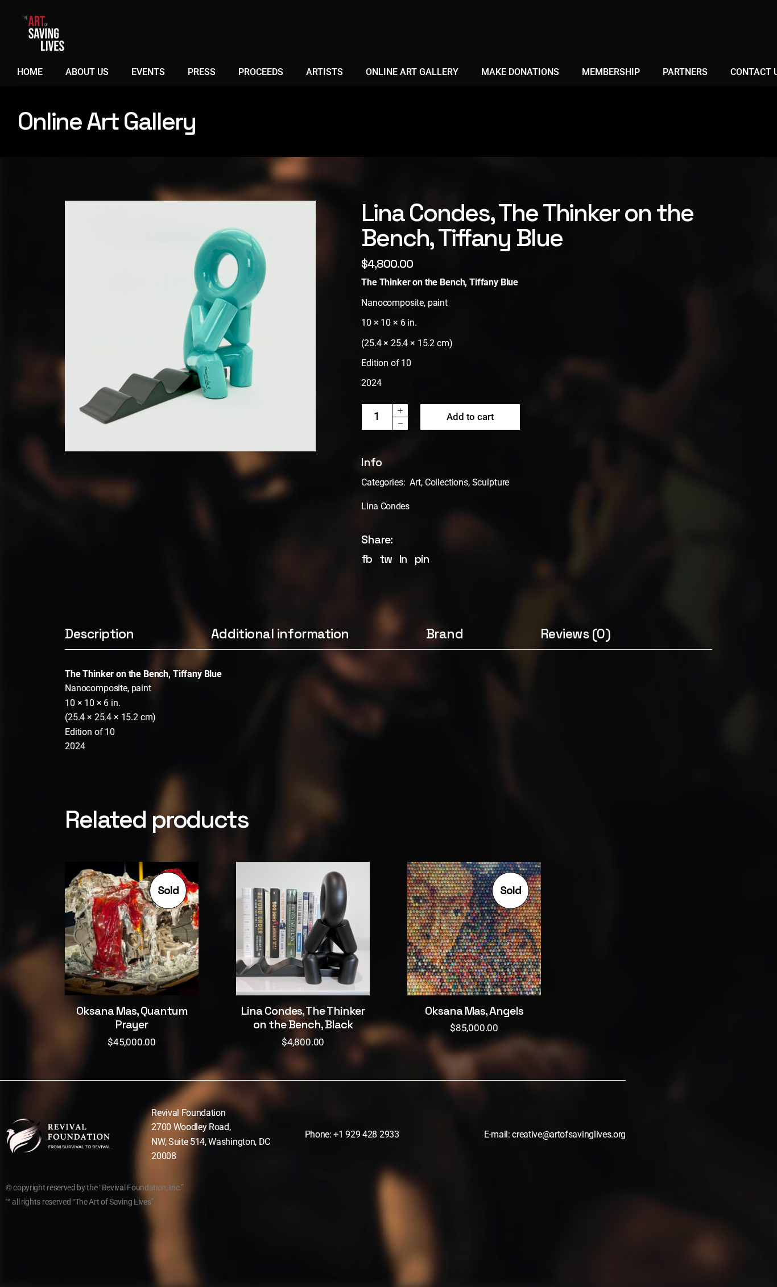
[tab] (112, 638)
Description (99, 634)
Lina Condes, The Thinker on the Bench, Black (303, 1017)
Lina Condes (385, 506)
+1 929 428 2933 (366, 1134)
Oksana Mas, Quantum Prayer (132, 1017)
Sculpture (491, 482)
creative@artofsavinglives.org (569, 1134)
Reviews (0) (575, 634)
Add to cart (470, 416)
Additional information (280, 634)
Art (415, 482)
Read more (132, 939)
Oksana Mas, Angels (474, 1010)
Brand (445, 634)
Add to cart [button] (302, 939)
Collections (446, 482)
